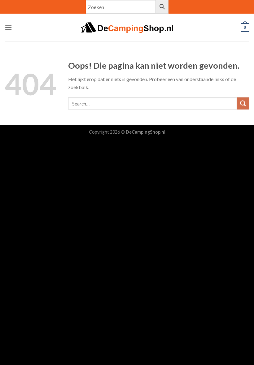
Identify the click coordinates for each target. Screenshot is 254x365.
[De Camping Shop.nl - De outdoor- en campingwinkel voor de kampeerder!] (127, 27)
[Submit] (243, 103)
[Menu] (8, 27)
